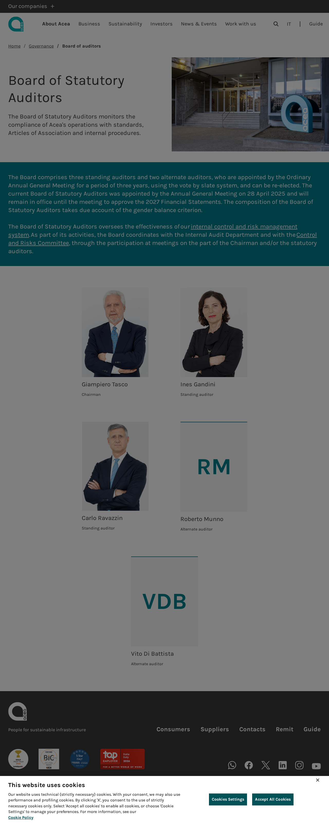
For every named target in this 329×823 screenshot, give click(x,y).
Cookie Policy (20, 817)
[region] (164, 799)
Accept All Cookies (273, 799)
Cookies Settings (228, 799)
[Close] (317, 780)
